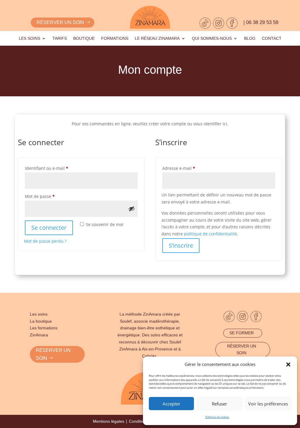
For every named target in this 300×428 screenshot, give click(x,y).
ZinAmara (39, 335)
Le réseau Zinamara (157, 38)
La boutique (41, 321)
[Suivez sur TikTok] (205, 23)
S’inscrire (181, 245)
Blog (249, 38)
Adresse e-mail (189, 168)
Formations (114, 38)
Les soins (29, 38)
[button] (288, 364)
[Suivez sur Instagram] (218, 23)
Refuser (219, 404)
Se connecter (49, 228)
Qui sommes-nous (212, 38)
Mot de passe (50, 196)
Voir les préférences (268, 404)
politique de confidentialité (210, 234)
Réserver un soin (60, 22)
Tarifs (59, 38)
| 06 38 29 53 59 (260, 22)
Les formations (43, 328)
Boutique (84, 38)
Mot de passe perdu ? (45, 241)
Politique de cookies (217, 417)
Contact (272, 38)
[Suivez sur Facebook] (232, 23)
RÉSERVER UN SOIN (53, 354)
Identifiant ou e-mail (57, 168)
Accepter (171, 404)
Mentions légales (108, 421)
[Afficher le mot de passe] (131, 209)
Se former (241, 333)
